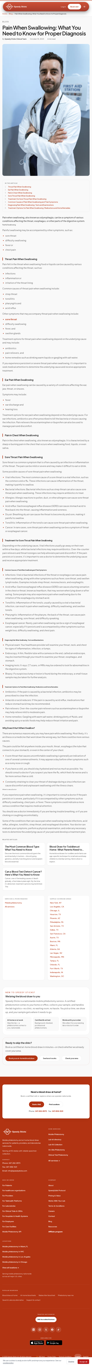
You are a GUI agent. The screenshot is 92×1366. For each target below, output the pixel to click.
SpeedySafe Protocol (56, 1190)
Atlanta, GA (55, 949)
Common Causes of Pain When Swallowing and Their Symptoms (33, 202)
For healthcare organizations (13, 1190)
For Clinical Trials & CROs (12, 1211)
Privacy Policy (52, 1356)
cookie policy (8, 1363)
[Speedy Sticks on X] (46, 1329)
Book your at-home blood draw (21, 1058)
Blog (11, 14)
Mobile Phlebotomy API (11, 1232)
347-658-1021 (57, 1111)
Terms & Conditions (56, 1206)
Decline (71, 1362)
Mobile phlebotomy (13, 903)
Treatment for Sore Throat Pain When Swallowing (27, 199)
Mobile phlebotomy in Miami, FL (15, 1246)
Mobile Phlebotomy (56, 1134)
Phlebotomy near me (66, 1295)
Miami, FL (54, 945)
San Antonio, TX (57, 926)
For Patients (7, 1185)
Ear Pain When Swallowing (18, 190)
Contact (51, 1216)
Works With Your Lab (56, 1201)
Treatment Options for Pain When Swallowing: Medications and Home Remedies (39, 208)
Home (4, 14)
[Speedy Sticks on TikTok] (58, 1329)
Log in (63, 6)
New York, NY (55, 903)
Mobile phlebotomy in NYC (13, 1252)
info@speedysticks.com (17, 1171)
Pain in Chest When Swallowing (20, 193)
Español (85, 1356)
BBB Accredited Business (46, 1319)
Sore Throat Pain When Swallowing (21, 196)
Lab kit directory (54, 1139)
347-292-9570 (41, 1111)
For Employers (8, 1221)
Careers (51, 1211)
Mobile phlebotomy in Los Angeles (16, 1257)
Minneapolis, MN (57, 957)
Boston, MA (55, 941)
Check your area (71, 1058)
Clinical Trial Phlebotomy (58, 1155)
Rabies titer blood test (47, 1295)
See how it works (49, 1058)
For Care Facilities (9, 1227)
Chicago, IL (55, 910)
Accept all (83, 1362)
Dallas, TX (54, 930)
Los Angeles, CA (57, 906)
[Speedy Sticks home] (16, 6)
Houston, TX (55, 914)
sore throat (11, 319)
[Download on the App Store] (37, 1342)
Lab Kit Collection (55, 1145)
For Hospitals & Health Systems (15, 1216)
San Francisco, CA (58, 933)
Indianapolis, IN (56, 972)
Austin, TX (54, 937)
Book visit (74, 6)
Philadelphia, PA (56, 922)
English (77, 1356)
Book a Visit (36, 1104)
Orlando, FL (55, 964)
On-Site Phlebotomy (56, 1150)
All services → (54, 1161)
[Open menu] (84, 6)
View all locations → (10, 1268)
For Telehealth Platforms (12, 1201)
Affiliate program (55, 1232)
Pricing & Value (54, 1196)
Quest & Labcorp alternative (13, 1300)
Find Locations (54, 1104)
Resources (52, 1227)
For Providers (7, 1196)
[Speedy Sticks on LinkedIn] (33, 1329)
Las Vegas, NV (56, 953)
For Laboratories (8, 1206)
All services (9, 906)
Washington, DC (57, 976)
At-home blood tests (28, 1295)
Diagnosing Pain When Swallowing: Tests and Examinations (31, 205)
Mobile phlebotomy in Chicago (14, 1262)
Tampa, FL (54, 960)
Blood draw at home (9, 1295)
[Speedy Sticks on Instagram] (39, 1329)
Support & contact (33, 1300)
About (50, 1185)
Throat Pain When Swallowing (19, 187)
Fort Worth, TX (56, 968)
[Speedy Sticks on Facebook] (52, 1329)
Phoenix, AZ (55, 918)
